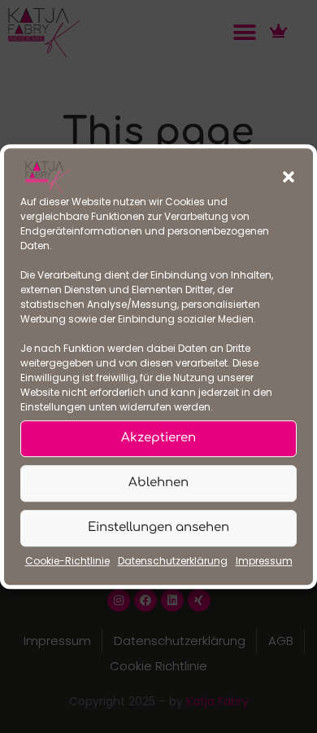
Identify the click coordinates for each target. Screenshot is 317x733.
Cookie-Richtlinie (67, 561)
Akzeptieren (158, 439)
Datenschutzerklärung (173, 561)
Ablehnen (158, 483)
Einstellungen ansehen (158, 528)
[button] (288, 177)
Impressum (264, 561)
